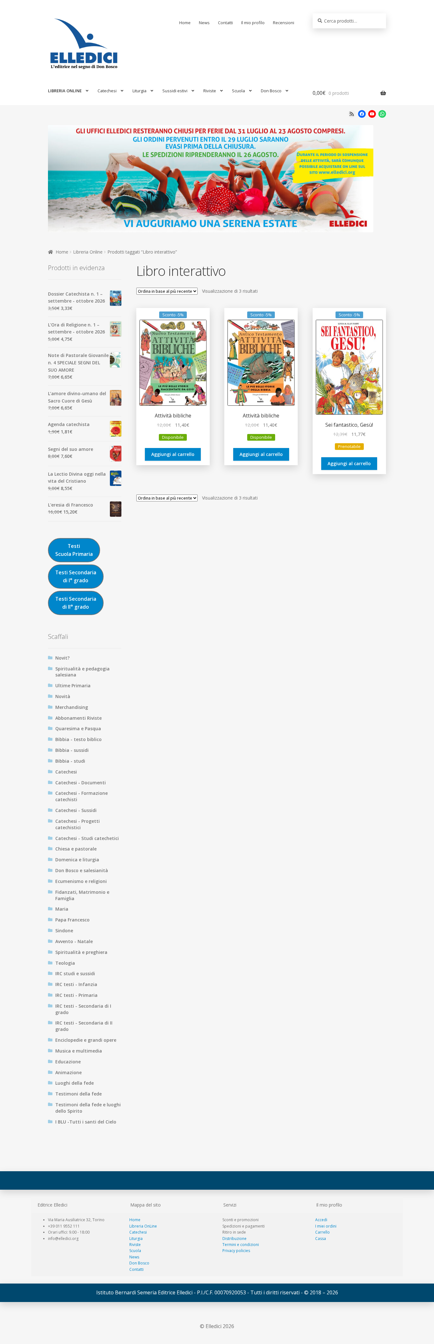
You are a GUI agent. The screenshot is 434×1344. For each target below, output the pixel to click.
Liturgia (139, 91)
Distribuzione (234, 1238)
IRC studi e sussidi (75, 973)
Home (185, 22)
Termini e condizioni (240, 1244)
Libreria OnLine (143, 1226)
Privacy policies (236, 1250)
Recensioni (283, 22)
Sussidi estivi (174, 91)
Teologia (65, 963)
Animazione (68, 1072)
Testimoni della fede (78, 1094)
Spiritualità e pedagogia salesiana (82, 672)
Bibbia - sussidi (72, 750)
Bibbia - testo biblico (78, 739)
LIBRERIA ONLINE (65, 91)
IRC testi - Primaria (76, 995)
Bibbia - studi (70, 761)
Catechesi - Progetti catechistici (77, 824)
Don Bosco (271, 91)
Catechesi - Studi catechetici (87, 838)
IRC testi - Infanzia (76, 984)
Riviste (209, 91)
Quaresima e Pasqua (78, 728)
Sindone (64, 931)
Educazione (68, 1062)
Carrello (322, 1232)
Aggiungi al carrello (172, 454)
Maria (61, 909)
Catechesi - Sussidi (76, 810)
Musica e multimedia (78, 1051)
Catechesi (107, 91)
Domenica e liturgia (77, 860)
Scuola (238, 91)
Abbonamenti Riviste (78, 718)
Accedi (321, 1219)
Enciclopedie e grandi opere (85, 1040)
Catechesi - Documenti (80, 783)
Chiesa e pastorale (76, 849)
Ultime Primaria (73, 685)
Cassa (320, 1238)
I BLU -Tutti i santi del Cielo (85, 1122)
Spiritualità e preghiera (81, 952)
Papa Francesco (72, 920)
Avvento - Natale (74, 941)
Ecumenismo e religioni (81, 881)
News (204, 22)
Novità (62, 696)
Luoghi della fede (74, 1083)
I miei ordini (325, 1226)
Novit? (62, 658)
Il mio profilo (253, 22)
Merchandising (71, 707)
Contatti (225, 22)
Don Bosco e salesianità (81, 870)
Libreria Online (88, 252)
